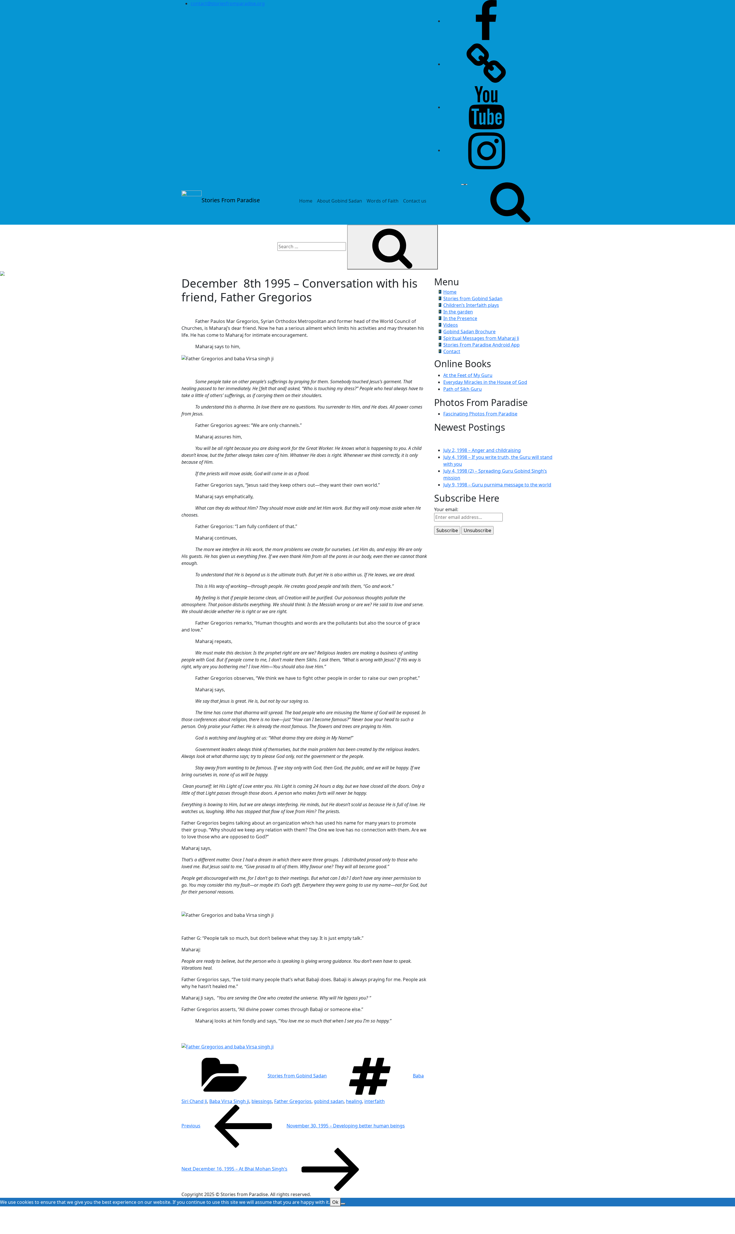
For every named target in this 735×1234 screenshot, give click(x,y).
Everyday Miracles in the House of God (485, 382)
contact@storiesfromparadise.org (228, 3)
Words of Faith (383, 201)
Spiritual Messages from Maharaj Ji (481, 338)
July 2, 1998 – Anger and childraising (482, 450)
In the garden (458, 312)
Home (305, 201)
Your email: (446, 509)
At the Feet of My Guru (467, 375)
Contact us (414, 201)
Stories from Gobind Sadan (297, 1076)
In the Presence (460, 318)
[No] (343, 1204)
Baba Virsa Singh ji (229, 1101)
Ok (335, 1202)
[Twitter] (486, 64)
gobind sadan (329, 1101)
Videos (450, 325)
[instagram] (486, 150)
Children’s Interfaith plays (471, 305)
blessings (262, 1101)
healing (354, 1101)
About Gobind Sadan (339, 201)
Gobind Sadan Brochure (469, 331)
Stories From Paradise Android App (481, 345)
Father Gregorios (293, 1101)
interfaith (374, 1101)
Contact (451, 351)
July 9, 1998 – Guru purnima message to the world (497, 485)
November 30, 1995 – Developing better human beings (293, 1126)
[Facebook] (486, 21)
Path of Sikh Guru (462, 389)
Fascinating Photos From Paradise (480, 414)
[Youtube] (486, 107)
